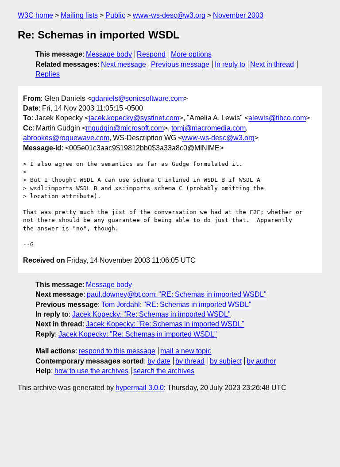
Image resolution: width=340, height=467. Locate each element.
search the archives (163, 371)
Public (115, 15)
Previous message (180, 64)
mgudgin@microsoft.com (125, 128)
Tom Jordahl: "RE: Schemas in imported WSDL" (176, 304)
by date (158, 361)
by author (261, 361)
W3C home (35, 15)
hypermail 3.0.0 (140, 387)
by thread (190, 361)
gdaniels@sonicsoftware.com (137, 98)
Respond (151, 54)
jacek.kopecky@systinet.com (134, 118)
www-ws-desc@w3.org (169, 15)
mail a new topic (185, 351)
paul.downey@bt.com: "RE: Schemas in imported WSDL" (177, 294)
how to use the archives (91, 371)
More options (191, 54)
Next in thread (272, 64)
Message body (109, 54)
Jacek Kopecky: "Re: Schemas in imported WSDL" (151, 314)
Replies (47, 74)
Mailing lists (79, 15)
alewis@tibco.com (277, 118)
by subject (226, 361)
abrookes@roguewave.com (66, 138)
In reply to (230, 64)
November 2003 (238, 15)
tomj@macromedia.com (208, 128)
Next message (123, 64)
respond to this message (117, 351)
